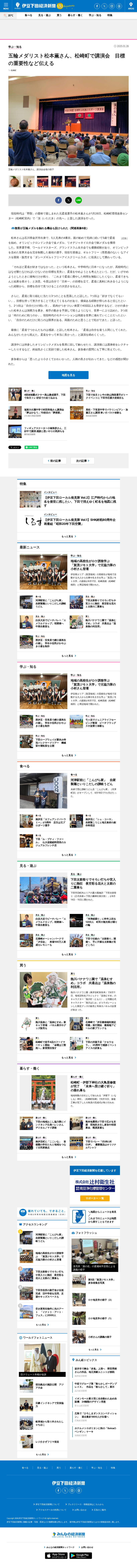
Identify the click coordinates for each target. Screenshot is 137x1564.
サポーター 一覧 (95, 1198)
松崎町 (13, 70)
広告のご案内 (100, 1510)
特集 (109, 15)
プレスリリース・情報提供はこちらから (86, 1504)
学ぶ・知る (95, 15)
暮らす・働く (75, 15)
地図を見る (68, 375)
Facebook (97, 6)
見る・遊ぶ (44, 15)
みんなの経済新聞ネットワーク (68, 1534)
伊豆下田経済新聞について (48, 1504)
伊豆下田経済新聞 (35, 6)
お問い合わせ (81, 1510)
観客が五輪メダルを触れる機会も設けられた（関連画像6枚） (52, 228)
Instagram (112, 6)
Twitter (104, 6)
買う (59, 15)
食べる (28, 15)
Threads (119, 6)
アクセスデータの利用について (52, 1510)
